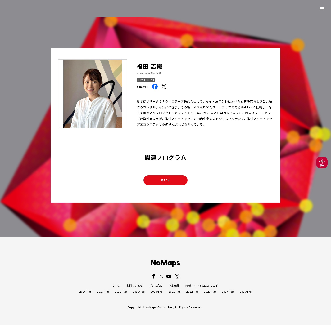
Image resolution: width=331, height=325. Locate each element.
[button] (322, 162)
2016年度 (85, 291)
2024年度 (228, 291)
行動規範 (174, 285)
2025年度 (246, 291)
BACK (165, 180)
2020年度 (157, 291)
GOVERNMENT (146, 79)
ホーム (116, 285)
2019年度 (139, 291)
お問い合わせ (135, 285)
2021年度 (174, 291)
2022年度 (192, 291)
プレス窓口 (156, 285)
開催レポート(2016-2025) (202, 285)
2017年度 (103, 291)
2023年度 (210, 291)
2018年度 (121, 291)
